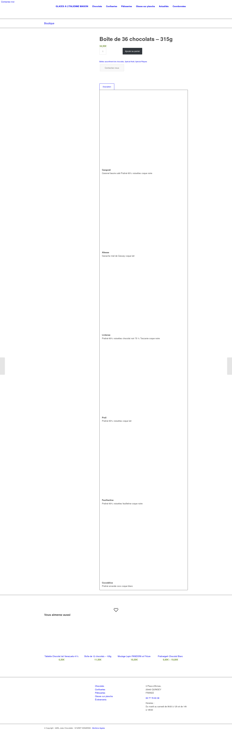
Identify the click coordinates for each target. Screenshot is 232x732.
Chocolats (99, 685)
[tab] (106, 86)
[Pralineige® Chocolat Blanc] (229, 366)
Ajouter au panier (132, 51)
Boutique (49, 23)
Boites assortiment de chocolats (111, 61)
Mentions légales (98, 728)
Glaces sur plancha (104, 696)
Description (107, 86)
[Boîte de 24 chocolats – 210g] (2, 366)
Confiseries (100, 689)
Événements (101, 699)
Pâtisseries (100, 692)
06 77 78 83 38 (152, 697)
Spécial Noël (129, 61)
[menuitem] (72, 6)
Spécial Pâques (141, 61)
